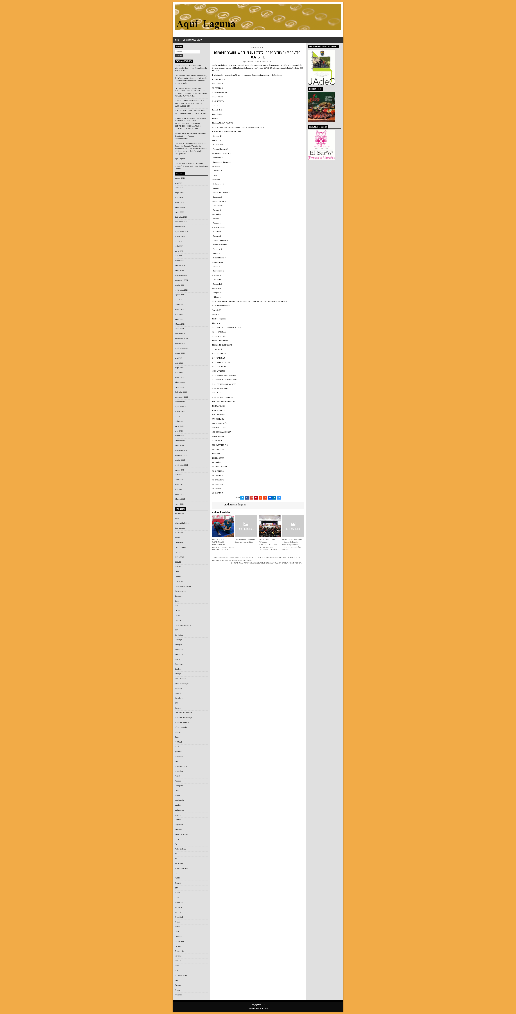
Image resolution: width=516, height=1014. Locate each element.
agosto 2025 (180, 236)
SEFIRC (178, 912)
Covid (262, 47)
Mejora (177, 815)
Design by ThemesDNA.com (258, 1009)
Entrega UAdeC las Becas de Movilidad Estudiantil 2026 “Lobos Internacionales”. (190, 136)
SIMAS (177, 927)
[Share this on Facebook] (247, 498)
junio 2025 (179, 246)
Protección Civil (181, 868)
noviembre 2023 (181, 339)
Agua (177, 518)
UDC (176, 971)
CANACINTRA (180, 547)
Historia (178, 732)
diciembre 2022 (181, 392)
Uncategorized (181, 975)
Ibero (177, 737)
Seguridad (179, 917)
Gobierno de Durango (183, 718)
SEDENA (178, 907)
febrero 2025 (180, 266)
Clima (177, 572)
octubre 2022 (180, 402)
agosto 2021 (179, 470)
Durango (178, 640)
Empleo (178, 669)
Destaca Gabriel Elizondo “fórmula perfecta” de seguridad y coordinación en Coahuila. (191, 166)
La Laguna (179, 786)
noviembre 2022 (181, 397)
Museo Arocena (181, 834)
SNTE (177, 932)
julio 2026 (178, 183)
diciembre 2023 (181, 334)
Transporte (179, 951)
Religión (178, 883)
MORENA (178, 829)
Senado (178, 922)
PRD (176, 854)
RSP (176, 888)
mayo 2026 (179, 193)
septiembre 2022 (181, 407)
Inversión (179, 771)
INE (176, 761)
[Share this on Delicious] (279, 498)
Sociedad (178, 937)
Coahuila (256, 47)
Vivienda (178, 995)
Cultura (177, 611)
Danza (177, 615)
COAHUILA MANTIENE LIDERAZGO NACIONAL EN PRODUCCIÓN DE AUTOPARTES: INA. (190, 103)
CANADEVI (179, 557)
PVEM (177, 878)
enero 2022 (179, 446)
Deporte (178, 620)
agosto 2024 (180, 295)
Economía (179, 649)
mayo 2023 (179, 368)
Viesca (177, 990)
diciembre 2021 (181, 450)
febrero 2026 (180, 207)
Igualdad (178, 752)
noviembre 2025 (181, 222)
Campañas (179, 542)
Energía (178, 674)
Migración (179, 825)
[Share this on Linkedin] (274, 498)
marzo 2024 (179, 319)
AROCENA (179, 533)
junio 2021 (179, 480)
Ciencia (178, 567)
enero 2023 (179, 387)
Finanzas (178, 688)
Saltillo (177, 893)
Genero (178, 708)
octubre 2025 (180, 227)
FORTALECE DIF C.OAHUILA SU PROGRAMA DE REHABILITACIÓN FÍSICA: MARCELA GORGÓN (223, 545)
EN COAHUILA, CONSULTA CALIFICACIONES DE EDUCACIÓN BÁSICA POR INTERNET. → (267, 563)
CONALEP (179, 581)
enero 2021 (179, 504)
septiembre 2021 (181, 465)
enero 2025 (179, 270)
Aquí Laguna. (180, 159)
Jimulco (178, 781)
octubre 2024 (180, 285)
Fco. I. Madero (180, 679)
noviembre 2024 (181, 280)
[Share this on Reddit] (260, 498)
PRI (176, 859)
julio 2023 (178, 358)
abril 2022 (179, 431)
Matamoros (179, 810)
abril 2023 (179, 373)
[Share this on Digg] (270, 498)
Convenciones (180, 591)
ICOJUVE (178, 742)
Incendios (179, 757)
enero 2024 (179, 329)
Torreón (178, 946)
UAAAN (178, 961)
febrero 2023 (180, 382)
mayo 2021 (179, 484)
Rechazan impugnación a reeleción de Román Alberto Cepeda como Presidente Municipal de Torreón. (292, 545)
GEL (176, 703)
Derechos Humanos (183, 625)
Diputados (179, 635)
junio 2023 (179, 363)
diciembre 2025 (181, 217)
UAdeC (177, 966)
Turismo (178, 956)
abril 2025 (179, 256)
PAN (176, 844)
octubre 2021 (180, 460)
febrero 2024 (180, 324)
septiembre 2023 (181, 348)
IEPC (177, 747)
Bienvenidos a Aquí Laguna (192, 40)
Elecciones (179, 664)
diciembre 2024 (181, 275)
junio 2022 (179, 421)
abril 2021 (178, 489)
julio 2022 (178, 416)
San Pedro (179, 902)
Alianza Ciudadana (182, 523)
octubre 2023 (180, 343)
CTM (176, 606)
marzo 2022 (179, 436)
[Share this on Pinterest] (256, 498)
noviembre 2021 (181, 455)
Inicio (177, 40)
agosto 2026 (180, 178)
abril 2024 (179, 314)
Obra (177, 839)
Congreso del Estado (183, 586)
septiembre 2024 (181, 290)
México (178, 820)
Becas (177, 538)
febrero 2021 (180, 499)
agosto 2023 (180, 353)
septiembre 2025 (181, 232)
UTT (176, 980)
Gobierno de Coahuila (183, 713)
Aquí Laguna (180, 528)
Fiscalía (178, 693)
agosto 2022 (180, 411)
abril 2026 (179, 197)
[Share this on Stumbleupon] (265, 498)
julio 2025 (178, 241)
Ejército (178, 659)
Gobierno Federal (182, 722)
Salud (177, 898)
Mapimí (178, 805)
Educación (179, 654)
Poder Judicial (180, 849)
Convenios (179, 596)
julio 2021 (178, 475)
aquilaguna (249, 61)
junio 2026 (179, 188)
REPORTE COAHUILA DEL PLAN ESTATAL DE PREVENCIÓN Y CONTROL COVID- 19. (258, 55)
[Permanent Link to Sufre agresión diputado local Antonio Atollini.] (246, 526)
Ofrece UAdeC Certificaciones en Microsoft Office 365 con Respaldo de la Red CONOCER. (191, 68)
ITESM (177, 776)
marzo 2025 (179, 261)
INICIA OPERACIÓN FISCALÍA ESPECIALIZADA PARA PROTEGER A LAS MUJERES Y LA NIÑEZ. (268, 545)
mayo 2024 (179, 309)
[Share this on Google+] (251, 498)
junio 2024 (179, 304)
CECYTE (178, 562)
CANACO (178, 552)
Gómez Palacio (181, 727)
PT (176, 873)
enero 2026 (179, 212)
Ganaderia (179, 698)
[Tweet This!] (242, 498)
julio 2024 (178, 300)
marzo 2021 (179, 494)
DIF (176, 630)
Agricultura (179, 513)
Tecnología (179, 941)
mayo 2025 (179, 251)
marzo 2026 (179, 202)
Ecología (178, 645)
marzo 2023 (179, 377)
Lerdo (177, 791)
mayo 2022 (179, 426)
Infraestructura (181, 766)
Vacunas (178, 985)
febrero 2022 (180, 441)
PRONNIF (179, 864)
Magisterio (179, 800)
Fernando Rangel (182, 684)
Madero (178, 795)
